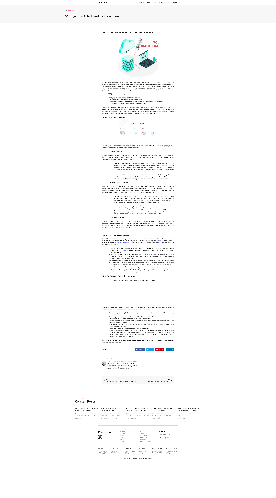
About (149, 2)
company (124, 250)
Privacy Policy (143, 439)
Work (154, 2)
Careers (161, 2)
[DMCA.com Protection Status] (100, 439)
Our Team (122, 431)
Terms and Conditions (145, 441)
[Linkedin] (168, 437)
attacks (159, 240)
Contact (174, 2)
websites (153, 268)
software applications (123, 242)
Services (141, 2)
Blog (168, 2)
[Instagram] (163, 437)
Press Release (123, 433)
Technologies (143, 437)
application (146, 113)
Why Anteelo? (143, 435)
